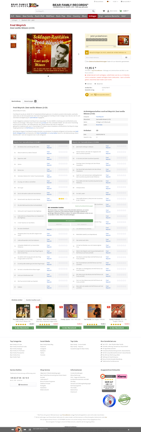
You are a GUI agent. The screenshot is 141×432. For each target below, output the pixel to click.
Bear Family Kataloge (16, 349)
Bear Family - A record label (78, 344)
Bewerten (99, 84)
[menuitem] (65, 11)
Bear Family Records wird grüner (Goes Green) (53, 375)
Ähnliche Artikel (17, 300)
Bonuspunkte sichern (103, 94)
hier (106, 417)
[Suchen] (93, 11)
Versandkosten (66, 415)
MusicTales (99, 125)
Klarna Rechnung (75, 375)
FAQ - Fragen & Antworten (77, 377)
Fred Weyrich (18, 25)
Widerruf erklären (70, 427)
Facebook (43, 346)
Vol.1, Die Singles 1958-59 (118, 320)
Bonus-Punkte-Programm (47, 381)
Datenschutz (74, 390)
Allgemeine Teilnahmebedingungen (50, 373)
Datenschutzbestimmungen (98, 61)
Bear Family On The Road (17, 351)
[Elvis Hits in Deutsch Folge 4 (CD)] (47, 311)
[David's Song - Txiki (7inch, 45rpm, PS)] (23, 311)
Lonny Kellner (53, 133)
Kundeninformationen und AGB (79, 379)
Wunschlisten (99, 1)
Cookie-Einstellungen (76, 373)
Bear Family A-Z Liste (16, 344)
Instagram (43, 349)
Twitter (42, 353)
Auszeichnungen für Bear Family (79, 349)
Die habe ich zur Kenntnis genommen (108, 61)
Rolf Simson (29, 128)
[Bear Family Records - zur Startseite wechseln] (25, 5)
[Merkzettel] (104, 11)
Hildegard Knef (21, 133)
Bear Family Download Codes (18, 346)
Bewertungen (30, 101)
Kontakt (42, 377)
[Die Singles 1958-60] (94, 311)
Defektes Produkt (45, 383)
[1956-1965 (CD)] (70, 311)
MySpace (42, 351)
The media (73, 388)
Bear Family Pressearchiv (17, 353)
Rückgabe (43, 386)
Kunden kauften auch (33, 300)
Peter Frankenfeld (42, 133)
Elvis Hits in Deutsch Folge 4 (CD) (46, 320)
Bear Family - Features (76, 346)
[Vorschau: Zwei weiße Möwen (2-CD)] (13, 37)
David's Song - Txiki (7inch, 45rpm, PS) (23, 320)
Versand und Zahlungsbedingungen (80, 383)
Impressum (73, 392)
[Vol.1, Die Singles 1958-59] (118, 311)
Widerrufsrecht (44, 390)
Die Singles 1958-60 (94, 319)
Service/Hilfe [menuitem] (126, 1)
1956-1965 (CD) (70, 319)
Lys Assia (43, 123)
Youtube (42, 355)
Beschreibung (16, 101)
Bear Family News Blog (46, 344)
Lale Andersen (34, 117)
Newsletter (43, 388)
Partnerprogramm (75, 386)
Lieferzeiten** (44, 379)
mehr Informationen (45, 327)
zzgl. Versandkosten (97, 70)
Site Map (72, 381)
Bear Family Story (15, 355)
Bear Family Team (15, 357)
